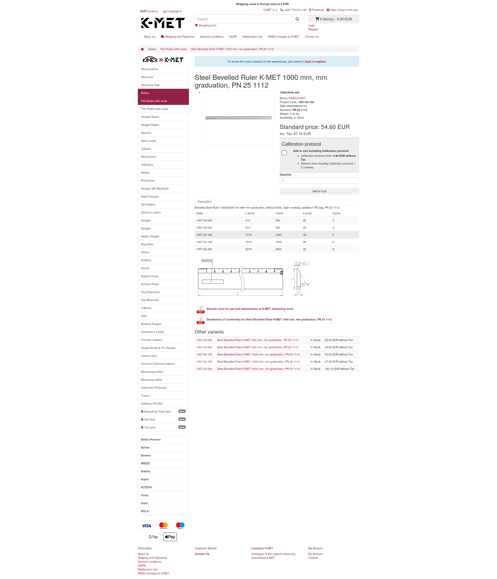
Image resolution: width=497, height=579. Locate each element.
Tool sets (164, 427)
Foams (145, 395)
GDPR (233, 36)
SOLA (145, 511)
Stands (145, 268)
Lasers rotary (149, 356)
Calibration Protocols (153, 387)
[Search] (297, 18)
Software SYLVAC (151, 403)
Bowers (146, 455)
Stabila (145, 471)
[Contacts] (282, 10)
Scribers (146, 260)
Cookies (313, 558)
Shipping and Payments (179, 36)
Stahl (144, 503)
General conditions (211, 36)
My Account (315, 554)
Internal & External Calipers (158, 364)
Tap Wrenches (150, 300)
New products (149, 69)
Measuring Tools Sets (164, 411)
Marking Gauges (151, 324)
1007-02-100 (204, 354)
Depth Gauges (150, 196)
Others (145, 252)
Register (313, 29)
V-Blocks (146, 308)
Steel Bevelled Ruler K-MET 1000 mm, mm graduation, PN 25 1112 (232, 49)
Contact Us (312, 36)
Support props (149, 276)
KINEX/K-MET (297, 98)
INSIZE (145, 463)
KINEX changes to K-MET (283, 36)
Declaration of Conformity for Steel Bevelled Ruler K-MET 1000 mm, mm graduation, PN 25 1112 (269, 319)
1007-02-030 (204, 340)
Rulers (152, 49)
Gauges (146, 220)
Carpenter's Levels (152, 332)
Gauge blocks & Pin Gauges (158, 348)
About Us (149, 36)
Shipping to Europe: (222, 4)
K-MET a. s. (270, 10)
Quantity (285, 174)
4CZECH (146, 487)
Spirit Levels (148, 141)
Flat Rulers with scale (173, 49)
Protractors (148, 180)
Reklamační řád (252, 36)
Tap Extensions (150, 292)
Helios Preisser (151, 439)
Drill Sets (164, 419)
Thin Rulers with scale (154, 109)
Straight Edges (150, 125)
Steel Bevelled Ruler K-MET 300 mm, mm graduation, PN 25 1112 (257, 340)
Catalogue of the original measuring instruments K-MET (273, 556)
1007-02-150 (204, 361)
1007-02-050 (204, 347)
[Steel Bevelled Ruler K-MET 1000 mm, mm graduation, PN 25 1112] (238, 117)
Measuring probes (152, 372)
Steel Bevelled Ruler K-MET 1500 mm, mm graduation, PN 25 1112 (258, 361)
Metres (145, 172)
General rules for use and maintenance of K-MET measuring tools (250, 309)
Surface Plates (150, 284)
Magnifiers (147, 244)
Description (205, 201)
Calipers (146, 149)
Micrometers (148, 156)
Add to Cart (320, 191)
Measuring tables (151, 379)
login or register (315, 61)
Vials (144, 316)
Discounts (147, 77)
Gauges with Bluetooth (155, 188)
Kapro (145, 479)
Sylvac (145, 447)
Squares (146, 133)
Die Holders (148, 204)
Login (311, 25)
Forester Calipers (151, 340)
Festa (144, 495)
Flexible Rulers (150, 117)
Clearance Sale (150, 85)
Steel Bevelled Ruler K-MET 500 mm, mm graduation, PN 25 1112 (257, 347)
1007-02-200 (204, 369)
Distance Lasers (151, 212)
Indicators (147, 164)
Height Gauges (150, 236)
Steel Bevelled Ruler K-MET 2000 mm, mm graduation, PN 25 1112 (258, 369)
